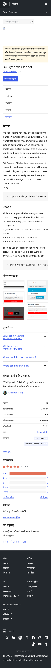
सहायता (8, 117)
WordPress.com (12, 604)
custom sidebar (41, 438)
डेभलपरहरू (7, 591)
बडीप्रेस (7, 619)
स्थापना (9, 103)
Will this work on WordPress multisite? (13, 347)
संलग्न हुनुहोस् (32, 581)
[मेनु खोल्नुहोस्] (46, 4)
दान (30, 591)
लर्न (4, 581)
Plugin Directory (10, 12)
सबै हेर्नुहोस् (44, 497)
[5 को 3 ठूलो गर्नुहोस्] (20, 310)
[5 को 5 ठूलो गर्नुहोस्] (44, 306)
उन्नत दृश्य (7, 451)
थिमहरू (30, 563)
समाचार (6, 563)
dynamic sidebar (32, 444)
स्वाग (30, 595)
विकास (8, 110)
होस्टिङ (6, 568)
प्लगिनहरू (31, 568)
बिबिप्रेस (7, 614)
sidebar (44, 444)
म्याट (6, 609)
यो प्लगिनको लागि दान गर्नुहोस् (14, 541)
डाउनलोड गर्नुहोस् (10, 79)
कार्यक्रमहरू (32, 586)
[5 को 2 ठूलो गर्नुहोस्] (20, 294)
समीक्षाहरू (9, 96)
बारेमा (5, 558)
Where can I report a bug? (16, 365)
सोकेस (29, 558)
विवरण (8, 89)
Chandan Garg (10, 71)
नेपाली (11, 631)
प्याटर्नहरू (30, 572)
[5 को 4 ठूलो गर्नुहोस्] (44, 283)
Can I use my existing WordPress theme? (13, 337)
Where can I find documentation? (19, 357)
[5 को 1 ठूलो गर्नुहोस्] (20, 283)
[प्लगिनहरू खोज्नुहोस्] (31, 21)
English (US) (42, 432)
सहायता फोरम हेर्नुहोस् (11, 517)
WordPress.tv (11, 595)
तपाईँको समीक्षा (8, 497)
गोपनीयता (6, 572)
